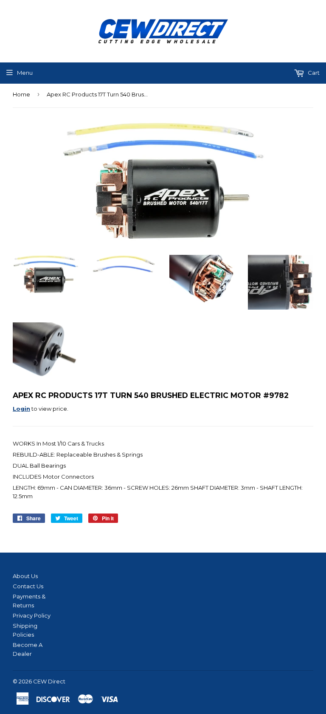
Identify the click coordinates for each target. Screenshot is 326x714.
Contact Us (28, 586)
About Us (25, 576)
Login (21, 408)
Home (21, 94)
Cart (313, 72)
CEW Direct (49, 681)
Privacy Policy (32, 615)
